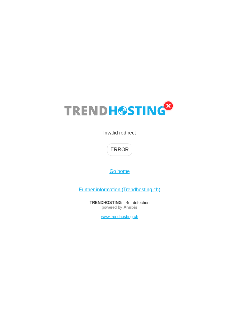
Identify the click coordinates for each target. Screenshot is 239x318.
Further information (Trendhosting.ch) (119, 189)
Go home (120, 171)
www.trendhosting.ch (119, 216)
